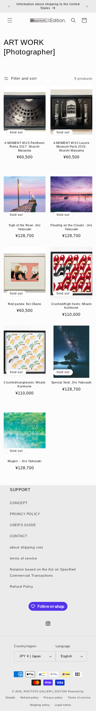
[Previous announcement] (9, 6)
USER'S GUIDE (23, 525)
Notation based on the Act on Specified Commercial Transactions (43, 572)
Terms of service (79, 697)
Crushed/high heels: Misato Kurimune (71, 306)
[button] (9, 20)
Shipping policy (40, 704)
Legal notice (63, 704)
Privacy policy (53, 697)
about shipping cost (26, 547)
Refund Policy (21, 586)
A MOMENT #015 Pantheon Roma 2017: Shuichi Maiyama (24, 146)
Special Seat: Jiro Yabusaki (71, 382)
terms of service (23, 558)
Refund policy (29, 697)
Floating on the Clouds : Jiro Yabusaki (71, 227)
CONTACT (18, 536)
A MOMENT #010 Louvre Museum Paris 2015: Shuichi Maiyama (71, 146)
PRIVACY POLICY (25, 514)
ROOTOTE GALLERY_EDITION (45, 691)
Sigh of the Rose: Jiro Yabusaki (24, 227)
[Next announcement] (86, 6)
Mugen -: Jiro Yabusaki (24, 461)
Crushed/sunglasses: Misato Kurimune (25, 384)
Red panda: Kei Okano (24, 304)
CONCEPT (19, 503)
